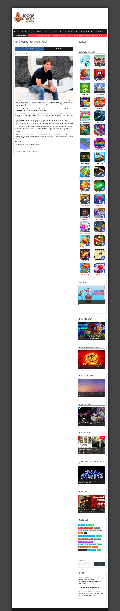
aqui (85, 530)
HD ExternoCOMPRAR (85, 539)
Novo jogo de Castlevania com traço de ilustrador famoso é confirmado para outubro (91, 366)
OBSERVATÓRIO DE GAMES (58, 31)
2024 (80, 533)
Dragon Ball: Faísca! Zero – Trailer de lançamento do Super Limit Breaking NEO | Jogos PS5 (91, 422)
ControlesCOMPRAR (85, 527)
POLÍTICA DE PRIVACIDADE (84, 31)
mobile (99, 536)
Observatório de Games (27, 148)
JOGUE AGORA (37, 31)
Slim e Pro (90, 525)
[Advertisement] (75, 17)
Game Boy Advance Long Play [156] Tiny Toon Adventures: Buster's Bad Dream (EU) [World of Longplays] (92, 481)
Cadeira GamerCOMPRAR (86, 536)
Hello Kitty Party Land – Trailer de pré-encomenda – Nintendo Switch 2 (89, 451)
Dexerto (20, 141)
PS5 (80, 530)
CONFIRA (81, 525)
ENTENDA (98, 539)
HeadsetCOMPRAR (84, 547)
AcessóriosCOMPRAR (85, 541)
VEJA (99, 550)
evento (95, 547)
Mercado (92, 550)
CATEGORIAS (24, 31)
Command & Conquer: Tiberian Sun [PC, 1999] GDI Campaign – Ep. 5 (92, 337)
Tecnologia (83, 550)
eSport (97, 527)
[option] (91, 294)
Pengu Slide (82, 302)
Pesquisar (81, 561)
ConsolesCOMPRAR (95, 530)
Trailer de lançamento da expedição (88, 511)
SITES (44, 31)
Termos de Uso (98, 31)
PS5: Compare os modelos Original (90, 544)
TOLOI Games (71, 31)
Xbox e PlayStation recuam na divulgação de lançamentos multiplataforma (91, 394)
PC (85, 533)
